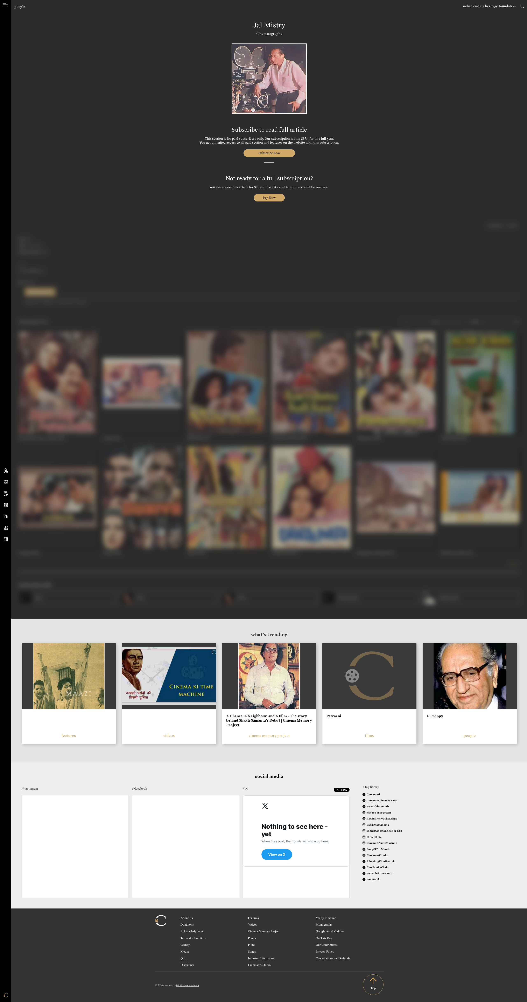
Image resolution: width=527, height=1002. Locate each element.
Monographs (324, 924)
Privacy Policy (325, 951)
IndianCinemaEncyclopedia (384, 830)
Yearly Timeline (326, 918)
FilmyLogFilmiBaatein (381, 861)
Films (251, 944)
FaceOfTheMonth (378, 806)
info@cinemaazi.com (187, 985)
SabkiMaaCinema (378, 824)
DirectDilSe (374, 836)
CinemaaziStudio (377, 855)
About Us (187, 918)
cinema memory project (269, 735)
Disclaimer (187, 965)
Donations (187, 924)
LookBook (373, 879)
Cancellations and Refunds (333, 958)
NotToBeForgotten (379, 812)
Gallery (185, 944)
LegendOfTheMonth (379, 873)
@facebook (139, 788)
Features (253, 918)
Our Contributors (327, 944)
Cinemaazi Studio (259, 965)
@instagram (30, 788)
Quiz (184, 958)
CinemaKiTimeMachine (382, 842)
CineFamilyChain (377, 867)
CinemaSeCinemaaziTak (382, 800)
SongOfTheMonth (378, 849)
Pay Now (269, 198)
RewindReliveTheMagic (382, 818)
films (369, 735)
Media (185, 951)
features (69, 735)
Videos (252, 924)
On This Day (324, 938)
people (19, 7)
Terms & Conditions (193, 938)
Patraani (333, 716)
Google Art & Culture (330, 931)
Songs (252, 951)
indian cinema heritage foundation (489, 6)
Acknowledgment (192, 931)
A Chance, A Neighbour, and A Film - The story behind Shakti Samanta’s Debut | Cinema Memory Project (269, 720)
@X (245, 788)
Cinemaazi (373, 794)
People (252, 938)
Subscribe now (269, 153)
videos (169, 735)
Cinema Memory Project (264, 931)
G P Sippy (435, 716)
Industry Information (261, 958)
